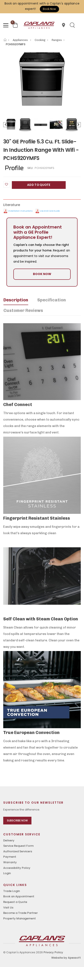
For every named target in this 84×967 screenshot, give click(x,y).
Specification (51, 299)
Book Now (49, 9)
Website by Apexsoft (66, 958)
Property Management (19, 918)
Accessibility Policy (16, 868)
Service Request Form (18, 846)
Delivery (8, 840)
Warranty (10, 862)
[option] (42, 79)
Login (7, 873)
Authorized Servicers (17, 851)
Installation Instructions (20, 211)
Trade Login (11, 891)
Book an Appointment (18, 896)
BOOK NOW (42, 274)
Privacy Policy (53, 952)
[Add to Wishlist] (6, 184)
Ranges (57, 40)
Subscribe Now (17, 820)
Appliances (20, 40)
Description (15, 299)
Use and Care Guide (50, 211)
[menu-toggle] (5, 25)
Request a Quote (15, 902)
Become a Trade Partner (20, 913)
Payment (9, 857)
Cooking (40, 40)
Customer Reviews (23, 310)
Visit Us (8, 907)
